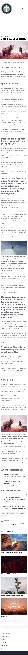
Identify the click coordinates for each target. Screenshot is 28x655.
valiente (3, 516)
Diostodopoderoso (10, 513)
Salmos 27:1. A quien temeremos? (13, 504)
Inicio (2, 648)
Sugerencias (3, 639)
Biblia (3, 513)
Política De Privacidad (5, 633)
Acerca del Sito (4, 645)
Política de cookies (5, 636)
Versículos (4, 36)
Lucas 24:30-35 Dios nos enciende (13, 486)
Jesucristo (22, 513)
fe (17, 513)
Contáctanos (4, 642)
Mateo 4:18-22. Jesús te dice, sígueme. (14, 506)
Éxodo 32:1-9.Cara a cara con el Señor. (14, 508)
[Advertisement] (14, 24)
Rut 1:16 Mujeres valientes (11, 474)
